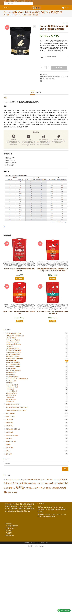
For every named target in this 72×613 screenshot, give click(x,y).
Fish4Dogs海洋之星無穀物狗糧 (14, 358)
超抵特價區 (9, 454)
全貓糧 (28, 483)
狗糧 (29, 487)
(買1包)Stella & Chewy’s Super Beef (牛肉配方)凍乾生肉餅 (19, 312)
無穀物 (20, 487)
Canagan (9, 479)
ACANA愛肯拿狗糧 (11, 338)
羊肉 (47, 79)
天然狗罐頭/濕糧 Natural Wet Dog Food (16, 407)
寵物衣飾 (8, 444)
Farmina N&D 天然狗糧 (12, 356)
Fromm (46, 81)
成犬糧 (57, 483)
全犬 (14, 483)
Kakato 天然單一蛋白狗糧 (13, 364)
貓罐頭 (61, 488)
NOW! (29, 479)
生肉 (36, 487)
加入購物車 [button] (19, 278)
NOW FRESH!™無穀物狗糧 (13, 370)
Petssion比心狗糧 (11, 381)
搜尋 (65, 469)
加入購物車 (59, 67)
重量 (42, 57)
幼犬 (42, 483)
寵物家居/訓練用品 (11, 441)
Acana (5, 479)
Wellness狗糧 (10, 389)
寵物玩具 (8, 451)
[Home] (4, 15)
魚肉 (13, 492)
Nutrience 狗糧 (10, 374)
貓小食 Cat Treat (10, 416)
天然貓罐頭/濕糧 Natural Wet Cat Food (16, 410)
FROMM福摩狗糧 (47, 76)
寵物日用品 (9, 438)
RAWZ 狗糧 (9, 383)
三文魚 (62, 479)
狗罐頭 (32, 488)
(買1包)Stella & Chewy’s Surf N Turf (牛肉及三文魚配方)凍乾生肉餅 (53, 312)
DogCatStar (24, 479)
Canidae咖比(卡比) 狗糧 (12, 348)
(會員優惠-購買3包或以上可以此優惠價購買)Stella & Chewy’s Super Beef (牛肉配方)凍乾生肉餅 (52, 270)
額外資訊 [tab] (38, 92)
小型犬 (38, 483)
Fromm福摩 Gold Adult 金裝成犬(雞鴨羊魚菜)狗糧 (24, 15)
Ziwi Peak (56, 479)
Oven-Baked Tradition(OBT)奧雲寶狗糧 (17, 379)
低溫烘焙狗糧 (10, 397)
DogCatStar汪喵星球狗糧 (13, 354)
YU (53, 479)
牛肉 (25, 488)
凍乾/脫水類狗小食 (20, 264)
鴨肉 (53, 79)
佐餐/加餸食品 (62, 263)
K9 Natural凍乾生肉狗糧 (13, 362)
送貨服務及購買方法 (12, 526)
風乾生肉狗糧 (10, 401)
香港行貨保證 (10, 528)
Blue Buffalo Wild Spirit (12, 342)
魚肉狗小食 (53, 309)
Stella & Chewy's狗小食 (12, 263)
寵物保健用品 (9, 426)
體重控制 (8, 492)
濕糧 (10, 487)
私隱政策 (9, 533)
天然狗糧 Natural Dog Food (60, 76)
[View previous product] (64, 23)
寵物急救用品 (9, 432)
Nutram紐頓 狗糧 (11, 372)
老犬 (44, 488)
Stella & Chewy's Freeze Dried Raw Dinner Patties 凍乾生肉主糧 (53, 262)
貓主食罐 (51, 488)
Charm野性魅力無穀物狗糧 (13, 350)
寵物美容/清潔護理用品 (12, 435)
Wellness (49, 479)
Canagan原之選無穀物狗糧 (13, 344)
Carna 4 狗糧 (9, 346)
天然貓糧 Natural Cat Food (13, 404)
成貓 (61, 483)
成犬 (44, 79)
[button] (34, 26)
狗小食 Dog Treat (22, 265)
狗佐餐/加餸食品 (13, 265)
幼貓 (45, 483)
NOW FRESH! (35, 479)
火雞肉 (13, 488)
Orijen (41, 479)
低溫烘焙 (10, 483)
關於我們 (9, 523)
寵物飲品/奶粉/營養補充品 (13, 429)
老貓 (46, 488)
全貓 (24, 483)
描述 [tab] (32, 92)
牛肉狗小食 (43, 265)
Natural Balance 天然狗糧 (13, 366)
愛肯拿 (49, 483)
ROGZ (44, 479)
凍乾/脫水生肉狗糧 (10, 264)
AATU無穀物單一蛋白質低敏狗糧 (15, 336)
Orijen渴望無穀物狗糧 (12, 377)
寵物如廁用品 (9, 423)
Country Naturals (16, 479)
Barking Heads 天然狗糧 (13, 340)
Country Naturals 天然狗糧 (13, 352)
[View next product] (67, 23)
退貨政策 (9, 530)
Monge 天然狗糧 (10, 368)
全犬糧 (19, 483)
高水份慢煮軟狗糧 (11, 395)
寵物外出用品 (9, 447)
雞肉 (50, 79)
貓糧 (56, 487)
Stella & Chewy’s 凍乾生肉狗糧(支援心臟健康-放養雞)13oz (19, 270)
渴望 (7, 488)
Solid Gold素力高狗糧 (12, 385)
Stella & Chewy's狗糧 (24, 263)
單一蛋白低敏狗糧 (11, 399)
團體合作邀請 (10, 535)
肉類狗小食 (29, 265)
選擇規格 (52, 278)
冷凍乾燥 (33, 483)
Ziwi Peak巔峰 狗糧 (11, 391)
